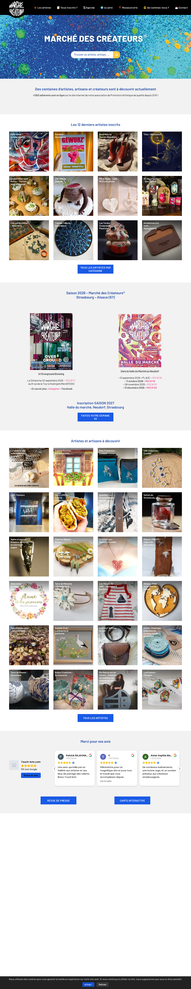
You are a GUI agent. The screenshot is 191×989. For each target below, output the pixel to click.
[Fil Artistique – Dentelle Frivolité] (118, 556)
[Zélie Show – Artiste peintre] (29, 151)
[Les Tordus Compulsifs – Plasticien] (118, 240)
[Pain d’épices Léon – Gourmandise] (29, 645)
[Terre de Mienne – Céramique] (29, 690)
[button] (179, 768)
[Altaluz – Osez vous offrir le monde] (162, 601)
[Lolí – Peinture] (29, 512)
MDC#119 (152, 384)
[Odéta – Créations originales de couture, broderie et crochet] (162, 645)
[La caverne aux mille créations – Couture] (29, 468)
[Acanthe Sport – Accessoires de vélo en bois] (118, 512)
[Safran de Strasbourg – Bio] (162, 512)
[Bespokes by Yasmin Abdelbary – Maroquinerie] (118, 151)
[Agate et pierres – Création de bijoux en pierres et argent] (29, 556)
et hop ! (88, 985)
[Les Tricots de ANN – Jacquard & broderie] (118, 601)
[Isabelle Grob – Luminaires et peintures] (73, 645)
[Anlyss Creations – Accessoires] (73, 690)
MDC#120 (152, 388)
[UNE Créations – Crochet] (162, 468)
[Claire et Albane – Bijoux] (73, 556)
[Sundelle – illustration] (73, 151)
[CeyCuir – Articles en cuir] (118, 645)
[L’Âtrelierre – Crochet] (73, 196)
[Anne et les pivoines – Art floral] (29, 601)
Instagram (54, 389)
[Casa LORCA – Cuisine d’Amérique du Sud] (73, 512)
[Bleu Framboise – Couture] (118, 468)
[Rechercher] (116, 54)
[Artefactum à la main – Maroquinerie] (162, 240)
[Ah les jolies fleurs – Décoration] (162, 196)
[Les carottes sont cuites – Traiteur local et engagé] (29, 196)
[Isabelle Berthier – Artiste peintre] (73, 468)
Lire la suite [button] (63, 781)
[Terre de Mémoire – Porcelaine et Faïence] (73, 601)
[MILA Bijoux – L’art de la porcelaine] (118, 196)
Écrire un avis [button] (31, 775)
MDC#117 (70, 380)
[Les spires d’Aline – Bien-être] (29, 240)
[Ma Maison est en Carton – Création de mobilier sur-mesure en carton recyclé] (118, 690)
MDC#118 (150, 381)
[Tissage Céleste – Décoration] (73, 240)
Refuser (103, 985)
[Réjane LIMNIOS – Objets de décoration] (162, 556)
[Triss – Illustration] (162, 151)
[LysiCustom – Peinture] (162, 690)
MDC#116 (157, 378)
